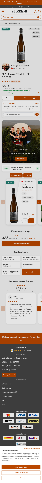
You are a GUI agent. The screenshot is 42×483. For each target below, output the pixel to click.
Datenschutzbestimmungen (31, 448)
